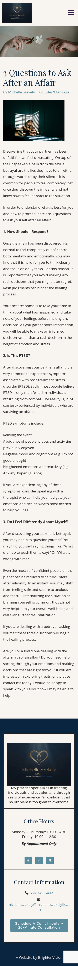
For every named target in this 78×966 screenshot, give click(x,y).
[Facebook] (28, 860)
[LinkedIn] (39, 860)
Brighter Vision (50, 957)
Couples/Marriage (54, 92)
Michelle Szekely (21, 92)
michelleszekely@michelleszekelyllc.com (39, 907)
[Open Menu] (71, 13)
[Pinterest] (50, 860)
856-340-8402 (41, 892)
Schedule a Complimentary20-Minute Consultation (39, 925)
